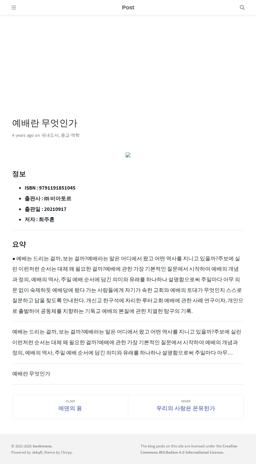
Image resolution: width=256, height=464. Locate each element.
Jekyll (37, 452)
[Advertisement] (128, 59)
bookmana (42, 445)
